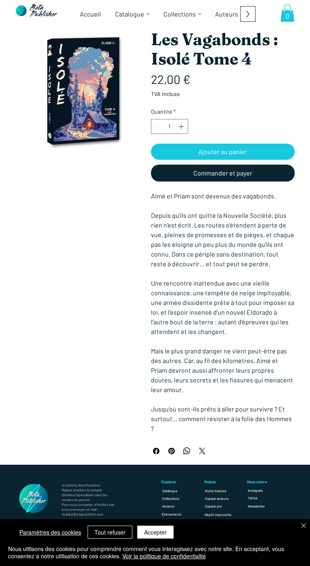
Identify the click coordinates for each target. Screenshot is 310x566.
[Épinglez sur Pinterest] (171, 451)
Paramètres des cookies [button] (50, 532)
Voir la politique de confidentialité (164, 556)
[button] (287, 13)
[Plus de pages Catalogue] (148, 14)
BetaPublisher (43, 11)
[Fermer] (303, 526)
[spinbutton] (169, 126)
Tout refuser (110, 532)
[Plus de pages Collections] (199, 14)
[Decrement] (157, 126)
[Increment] (182, 126)
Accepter (155, 532)
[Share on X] (202, 451)
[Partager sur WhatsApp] (187, 451)
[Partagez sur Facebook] (156, 451)
